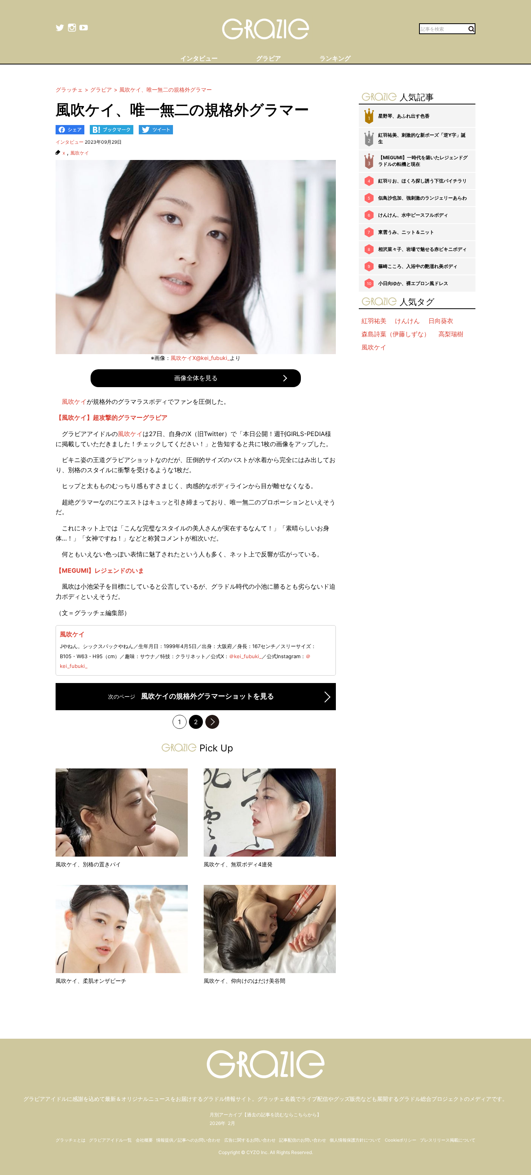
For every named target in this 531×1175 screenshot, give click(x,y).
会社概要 (144, 1140)
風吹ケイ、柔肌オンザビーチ (91, 980)
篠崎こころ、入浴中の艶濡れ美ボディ (418, 266)
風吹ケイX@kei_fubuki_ (200, 358)
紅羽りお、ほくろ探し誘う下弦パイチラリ (422, 181)
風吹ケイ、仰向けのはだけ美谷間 (244, 980)
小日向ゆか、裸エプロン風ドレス (413, 283)
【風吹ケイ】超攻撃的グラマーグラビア (112, 417)
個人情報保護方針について (355, 1140)
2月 (231, 1123)
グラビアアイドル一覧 (110, 1140)
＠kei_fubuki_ (245, 656)
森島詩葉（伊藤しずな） (396, 334)
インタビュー (70, 142)
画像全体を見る (196, 378)
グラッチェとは (71, 1140)
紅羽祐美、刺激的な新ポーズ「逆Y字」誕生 (422, 138)
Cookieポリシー (400, 1140)
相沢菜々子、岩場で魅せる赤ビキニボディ (422, 249)
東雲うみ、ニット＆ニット (406, 232)
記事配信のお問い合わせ (302, 1140)
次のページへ (212, 722)
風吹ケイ (79, 153)
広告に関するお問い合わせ (250, 1140)
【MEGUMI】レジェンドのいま (100, 570)
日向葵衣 (440, 321)
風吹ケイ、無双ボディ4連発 (238, 864)
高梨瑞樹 (450, 334)
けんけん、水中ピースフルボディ (413, 215)
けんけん (407, 321)
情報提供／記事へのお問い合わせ (188, 1140)
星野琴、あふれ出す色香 (404, 116)
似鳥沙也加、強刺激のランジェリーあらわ (422, 198)
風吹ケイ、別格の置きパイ (88, 864)
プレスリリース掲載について (447, 1140)
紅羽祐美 (374, 321)
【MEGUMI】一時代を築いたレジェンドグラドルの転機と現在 (423, 161)
